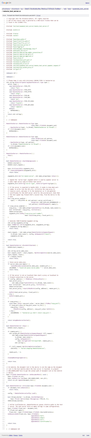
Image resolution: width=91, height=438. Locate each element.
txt (83, 435)
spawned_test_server (81, 9)
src (22, 9)
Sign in (87, 3)
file (38, 15)
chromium (6, 9)
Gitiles (10, 435)
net (65, 9)
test (69, 9)
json (87, 435)
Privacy (16, 435)
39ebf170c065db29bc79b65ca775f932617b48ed (42, 9)
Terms (20, 435)
